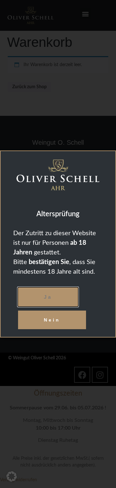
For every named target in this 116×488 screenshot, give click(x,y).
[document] (58, 244)
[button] (11, 476)
